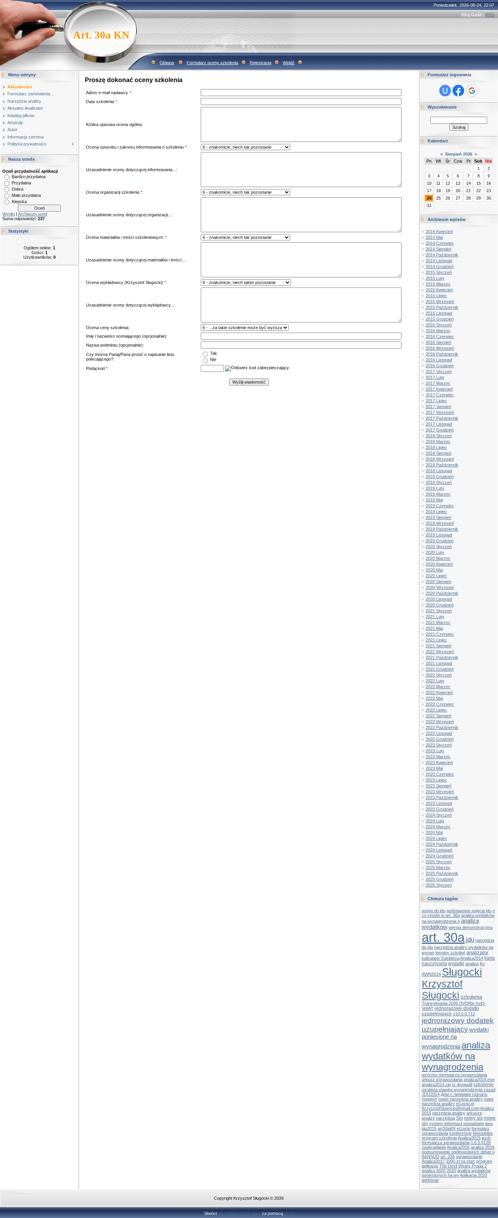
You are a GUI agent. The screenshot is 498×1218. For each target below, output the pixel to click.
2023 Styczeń (439, 745)
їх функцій (462, 1084)
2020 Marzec (438, 558)
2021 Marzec (438, 622)
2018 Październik (442, 465)
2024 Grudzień (440, 855)
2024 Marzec (438, 826)
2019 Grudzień (440, 540)
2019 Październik (442, 529)
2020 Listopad (439, 599)
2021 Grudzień (440, 669)
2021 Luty (435, 616)
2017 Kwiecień (439, 389)
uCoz (289, 1213)
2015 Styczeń (439, 272)
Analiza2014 (471, 958)
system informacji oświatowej (456, 1123)
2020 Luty (435, 552)
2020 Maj (434, 570)
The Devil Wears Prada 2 (463, 1166)
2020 (451, 1170)
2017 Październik (442, 418)
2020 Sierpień (438, 581)
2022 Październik (442, 727)
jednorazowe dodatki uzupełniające (450, 1011)
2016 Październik (442, 354)
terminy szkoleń (450, 952)
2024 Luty (435, 820)
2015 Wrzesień (440, 301)
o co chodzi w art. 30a (458, 913)
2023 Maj (434, 768)
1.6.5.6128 (481, 1142)
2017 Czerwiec (440, 395)
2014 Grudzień (440, 266)
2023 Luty (435, 750)
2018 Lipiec (436, 447)
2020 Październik (442, 593)
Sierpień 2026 (458, 154)
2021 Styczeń (439, 610)
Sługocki (462, 972)
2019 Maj (434, 500)
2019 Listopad (439, 535)
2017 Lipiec (436, 400)
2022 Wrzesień (440, 721)
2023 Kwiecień (439, 762)
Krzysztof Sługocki (442, 989)
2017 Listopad (439, 424)
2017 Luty (435, 377)
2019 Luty (435, 488)
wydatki (456, 963)
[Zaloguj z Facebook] (458, 90)
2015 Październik (442, 307)
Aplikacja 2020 (473, 1175)
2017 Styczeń (439, 371)
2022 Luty (435, 680)
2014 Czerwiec (440, 243)
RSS (490, 14)
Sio (459, 1118)
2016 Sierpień (438, 342)
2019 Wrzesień (440, 523)
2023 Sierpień (438, 785)
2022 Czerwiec (440, 704)
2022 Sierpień (438, 715)
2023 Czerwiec (440, 774)
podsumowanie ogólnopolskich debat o (458, 1152)
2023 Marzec (438, 756)
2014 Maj (434, 237)
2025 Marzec (438, 867)
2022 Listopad (439, 733)
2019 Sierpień (438, 517)
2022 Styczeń (439, 675)
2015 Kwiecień (439, 289)
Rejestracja (260, 62)
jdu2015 (429, 1128)
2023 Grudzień (440, 809)
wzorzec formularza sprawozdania (454, 1075)
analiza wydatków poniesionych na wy (456, 1173)
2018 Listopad (439, 470)
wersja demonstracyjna (471, 927)
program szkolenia (439, 1138)
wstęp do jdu (433, 910)
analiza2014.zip (436, 1084)
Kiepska (19, 201)
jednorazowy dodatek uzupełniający (458, 1024)
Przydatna (21, 183)
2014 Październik (442, 254)
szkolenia (471, 997)
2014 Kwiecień (439, 231)
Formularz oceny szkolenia (212, 62)
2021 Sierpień (438, 645)
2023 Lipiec (436, 780)
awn (489, 1123)
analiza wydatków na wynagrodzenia (456, 1056)
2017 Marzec (438, 383)
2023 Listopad (439, 803)
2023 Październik (442, 797)
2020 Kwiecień (439, 564)
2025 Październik (442, 873)
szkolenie (483, 1084)
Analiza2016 (458, 1147)
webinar (430, 1180)
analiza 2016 (482, 1147)
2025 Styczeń (439, 861)
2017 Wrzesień (440, 412)
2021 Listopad (439, 663)
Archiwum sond (32, 214)
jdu (470, 939)
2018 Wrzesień (440, 459)
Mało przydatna (26, 195)
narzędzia (445, 1118)
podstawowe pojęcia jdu (469, 910)
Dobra (17, 189)
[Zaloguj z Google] (472, 90)
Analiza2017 (433, 1161)
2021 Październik (442, 657)
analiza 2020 (433, 1170)
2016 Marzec (438, 330)
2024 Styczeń (439, 815)
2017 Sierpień (438, 406)
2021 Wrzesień (440, 651)
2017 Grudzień (440, 430)
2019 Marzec (438, 494)
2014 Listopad (439, 260)
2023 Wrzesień (440, 791)
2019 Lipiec (436, 511)
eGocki (463, 1128)
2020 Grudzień (440, 605)
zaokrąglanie (434, 1147)
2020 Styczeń (439, 546)
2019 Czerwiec (440, 505)
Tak (213, 353)
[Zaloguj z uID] (445, 90)
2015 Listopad (439, 313)
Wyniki (8, 214)
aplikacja (430, 1166)
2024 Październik (442, 844)
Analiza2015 (469, 1138)
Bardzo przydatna (29, 176)
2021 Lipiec (436, 640)
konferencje (460, 1133)
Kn (482, 963)
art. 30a (443, 937)
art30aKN (447, 1128)
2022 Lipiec (436, 710)
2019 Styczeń (439, 482)
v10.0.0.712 (464, 1013)
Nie (213, 359)
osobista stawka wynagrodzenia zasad (458, 1089)
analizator (477, 952)
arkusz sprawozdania (442, 1079)
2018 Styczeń (439, 435)
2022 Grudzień (440, 739)
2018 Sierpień (438, 453)
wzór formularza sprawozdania (456, 1140)
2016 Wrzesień (440, 348)
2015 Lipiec (436, 295)
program (484, 1161)
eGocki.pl (465, 1103)
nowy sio (473, 1118)
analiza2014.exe (479, 1079)
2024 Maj (434, 832)
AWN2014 (431, 974)
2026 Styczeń (439, 885)
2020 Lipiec (436, 575)
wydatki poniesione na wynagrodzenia (455, 1038)
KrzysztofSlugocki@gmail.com (450, 1108)
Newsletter (483, 1133)
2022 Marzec (438, 686)
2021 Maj (434, 628)
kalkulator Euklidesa (440, 958)
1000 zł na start (460, 1161)
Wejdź (289, 62)
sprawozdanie (469, 1156)
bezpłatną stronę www (240, 1213)
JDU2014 (431, 1094)
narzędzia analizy (448, 1113)
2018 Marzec (438, 441)
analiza (472, 963)
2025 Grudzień (440, 879)
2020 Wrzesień (440, 587)
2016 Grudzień (440, 365)
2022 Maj (434, 698)
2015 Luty (435, 278)
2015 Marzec (438, 284)
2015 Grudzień (440, 319)
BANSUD (430, 1156)
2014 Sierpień (438, 249)
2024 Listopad (439, 850)
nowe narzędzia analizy (460, 1099)
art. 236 (447, 1156)
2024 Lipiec (436, 838)
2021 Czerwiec (440, 634)
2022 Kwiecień (439, 692)
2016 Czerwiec (440, 336)
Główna (167, 62)
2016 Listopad (439, 360)
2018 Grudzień (440, 476)
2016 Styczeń (439, 324)
